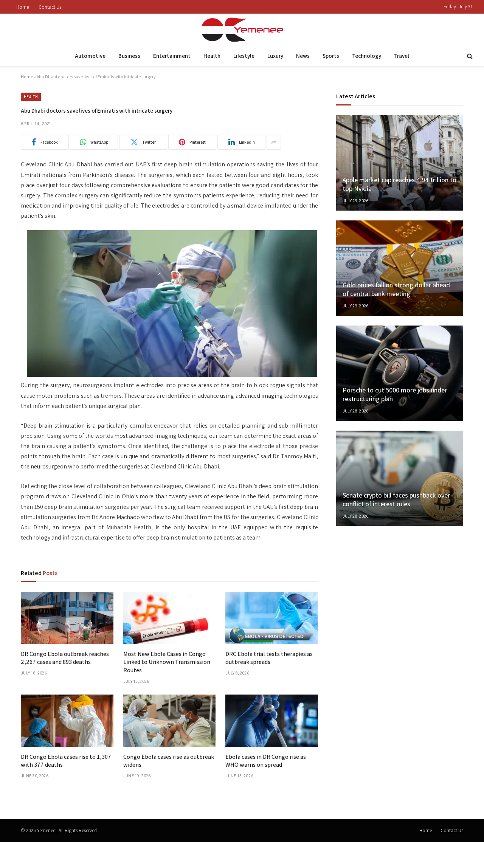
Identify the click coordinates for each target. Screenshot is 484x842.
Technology (366, 55)
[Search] (469, 56)
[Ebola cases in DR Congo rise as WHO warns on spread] (271, 721)
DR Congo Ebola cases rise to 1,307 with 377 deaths (66, 761)
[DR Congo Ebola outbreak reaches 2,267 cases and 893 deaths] (67, 618)
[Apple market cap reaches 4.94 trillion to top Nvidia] (399, 163)
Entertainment (172, 55)
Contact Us (50, 7)
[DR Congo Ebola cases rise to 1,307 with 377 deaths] (67, 721)
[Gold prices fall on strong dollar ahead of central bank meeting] (399, 268)
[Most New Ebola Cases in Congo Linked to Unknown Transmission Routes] (169, 618)
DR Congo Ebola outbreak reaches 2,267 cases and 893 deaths (65, 658)
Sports (331, 55)
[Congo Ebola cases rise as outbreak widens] (169, 721)
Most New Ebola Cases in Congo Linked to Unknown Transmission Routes (166, 662)
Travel (401, 55)
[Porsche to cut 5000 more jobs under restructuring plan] (399, 373)
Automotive (90, 55)
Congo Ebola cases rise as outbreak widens (168, 761)
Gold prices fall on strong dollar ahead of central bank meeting (396, 289)
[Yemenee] (242, 30)
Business (129, 55)
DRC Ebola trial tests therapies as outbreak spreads (269, 658)
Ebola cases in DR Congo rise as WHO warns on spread (265, 761)
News (303, 55)
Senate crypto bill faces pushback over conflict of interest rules (396, 499)
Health (211, 55)
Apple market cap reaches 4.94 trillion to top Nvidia (399, 184)
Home (22, 7)
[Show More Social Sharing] (274, 142)
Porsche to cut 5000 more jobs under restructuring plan (395, 394)
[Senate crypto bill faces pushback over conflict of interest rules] (399, 478)
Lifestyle (243, 55)
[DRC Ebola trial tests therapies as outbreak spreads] (271, 618)
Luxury (275, 55)
